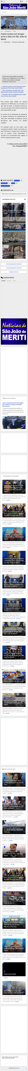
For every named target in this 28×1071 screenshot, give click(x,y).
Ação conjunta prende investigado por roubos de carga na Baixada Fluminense (12, 404)
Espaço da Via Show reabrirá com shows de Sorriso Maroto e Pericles (14, 925)
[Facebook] (1, 1)
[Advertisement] (14, 59)
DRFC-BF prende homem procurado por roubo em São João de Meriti (14, 655)
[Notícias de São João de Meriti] (14, 8)
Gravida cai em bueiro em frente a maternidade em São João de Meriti (14, 806)
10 (4, 988)
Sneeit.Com (16, 1068)
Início (2, 31)
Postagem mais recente (14, 264)
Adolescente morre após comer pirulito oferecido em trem (13, 782)
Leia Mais (8, 500)
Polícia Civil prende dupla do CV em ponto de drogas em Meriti (13, 703)
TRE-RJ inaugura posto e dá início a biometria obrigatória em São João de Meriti (14, 513)
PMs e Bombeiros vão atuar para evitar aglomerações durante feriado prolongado (12, 91)
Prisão (14, 31)
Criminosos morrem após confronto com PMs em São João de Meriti (13, 240)
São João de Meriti (8, 31)
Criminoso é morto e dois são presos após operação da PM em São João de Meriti (13, 87)
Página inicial (14, 272)
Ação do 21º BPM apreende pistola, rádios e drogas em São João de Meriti (13, 584)
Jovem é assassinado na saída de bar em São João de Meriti (14, 537)
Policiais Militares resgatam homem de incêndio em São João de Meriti (13, 254)
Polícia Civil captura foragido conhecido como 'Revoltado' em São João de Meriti (14, 561)
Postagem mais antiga (14, 268)
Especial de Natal (10, 974)
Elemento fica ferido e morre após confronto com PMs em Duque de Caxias (14, 226)
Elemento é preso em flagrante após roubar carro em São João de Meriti (13, 95)
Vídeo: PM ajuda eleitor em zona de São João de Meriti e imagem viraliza (14, 212)
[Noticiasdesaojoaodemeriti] (6, 1)
